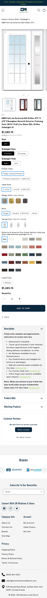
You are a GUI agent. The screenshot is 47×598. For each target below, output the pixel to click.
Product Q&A (9, 398)
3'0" (5, 144)
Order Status (29, 527)
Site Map (6, 536)
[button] (2, 10)
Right (6, 163)
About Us (6, 523)
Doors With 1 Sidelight (19, 19)
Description (9, 329)
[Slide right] (28, 95)
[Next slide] (44, 470)
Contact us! (34, 388)
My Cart (27, 531)
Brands (5, 531)
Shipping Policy (8, 550)
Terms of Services (10, 563)
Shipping (4, 135)
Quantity (6, 293)
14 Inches (22, 153)
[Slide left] (18, 95)
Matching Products (12, 407)
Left (16, 163)
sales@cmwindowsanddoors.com (21, 581)
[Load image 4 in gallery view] (38, 104)
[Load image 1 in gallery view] (9, 104)
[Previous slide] (2, 470)
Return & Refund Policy (12, 558)
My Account (29, 523)
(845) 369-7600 (13, 574)
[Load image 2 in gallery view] (23, 104)
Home (4, 19)
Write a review (23, 430)
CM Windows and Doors (27, 595)
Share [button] (6, 317)
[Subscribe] (41, 491)
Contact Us (7, 527)
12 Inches (8, 153)
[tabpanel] (14, 470)
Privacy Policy (8, 554)
